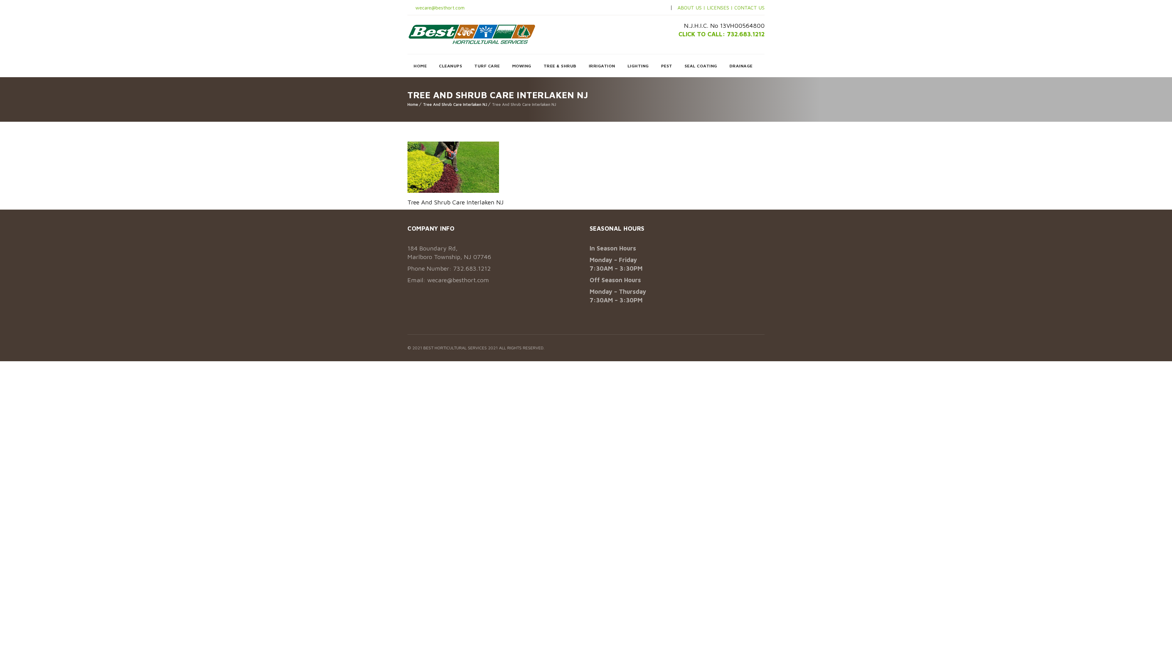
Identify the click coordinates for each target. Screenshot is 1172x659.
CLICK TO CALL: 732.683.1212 (721, 34)
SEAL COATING (701, 65)
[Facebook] (641, 8)
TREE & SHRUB (560, 65)
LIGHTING (638, 65)
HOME (420, 65)
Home (412, 104)
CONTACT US (749, 7)
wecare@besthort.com (439, 7)
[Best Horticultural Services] (471, 34)
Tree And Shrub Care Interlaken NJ (455, 104)
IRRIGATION (602, 65)
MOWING (521, 65)
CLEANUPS (450, 65)
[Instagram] (650, 8)
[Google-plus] (660, 8)
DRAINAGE (741, 65)
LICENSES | (720, 7)
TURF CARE (487, 65)
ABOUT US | (691, 7)
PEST (666, 65)
